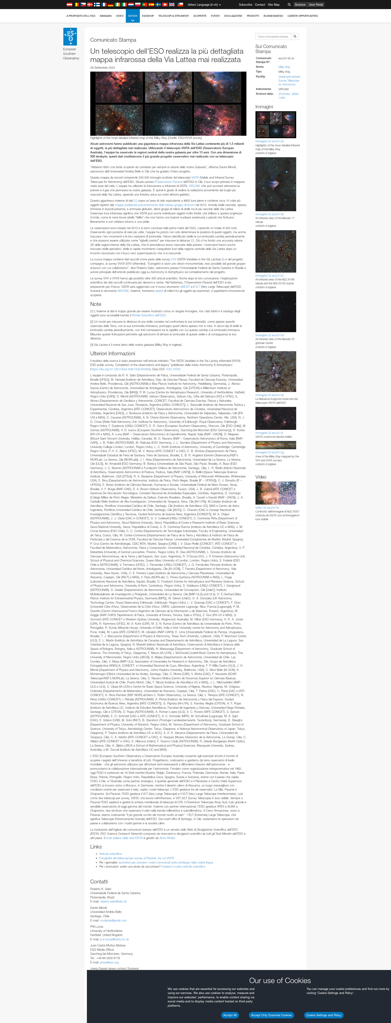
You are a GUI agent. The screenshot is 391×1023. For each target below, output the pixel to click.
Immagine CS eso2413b (269, 214)
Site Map (274, 4)
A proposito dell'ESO (81, 15)
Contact (260, 4)
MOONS (123, 291)
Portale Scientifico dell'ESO (149, 315)
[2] (192, 240)
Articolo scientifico (110, 854)
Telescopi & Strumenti (173, 15)
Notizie (133, 15)
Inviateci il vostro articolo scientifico (183, 866)
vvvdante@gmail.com (113, 920)
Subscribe (245, 4)
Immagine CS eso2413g (269, 452)
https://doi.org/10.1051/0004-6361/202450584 (120, 369)
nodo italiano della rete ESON (124, 838)
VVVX (176, 369)
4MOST (185, 286)
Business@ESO (273, 15)
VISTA (195, 177)
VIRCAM (194, 186)
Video (120, 15)
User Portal (316, 4)
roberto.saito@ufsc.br (113, 901)
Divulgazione (233, 15)
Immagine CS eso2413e (269, 395)
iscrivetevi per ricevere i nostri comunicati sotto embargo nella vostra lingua (166, 862)
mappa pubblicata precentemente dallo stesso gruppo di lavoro (155, 205)
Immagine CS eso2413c (269, 275)
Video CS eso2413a (267, 507)
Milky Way (284, 67)
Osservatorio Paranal (169, 182)
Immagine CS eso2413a (269, 141)
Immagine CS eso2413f (269, 433)
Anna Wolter (167, 838)
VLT (197, 286)
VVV (173, 259)
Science (300, 4)
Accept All (230, 1015)
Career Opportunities (303, 15)
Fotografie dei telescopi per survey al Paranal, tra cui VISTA (136, 858)
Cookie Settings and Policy (323, 1015)
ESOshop (148, 15)
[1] (135, 200)
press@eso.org (109, 962)
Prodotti (253, 15)
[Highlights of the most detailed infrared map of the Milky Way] (168, 103)
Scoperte (200, 15)
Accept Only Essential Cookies (271, 1015)
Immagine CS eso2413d (269, 335)
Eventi (215, 15)
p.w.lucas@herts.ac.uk (114, 939)
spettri (159, 291)
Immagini (106, 15)
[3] (223, 259)
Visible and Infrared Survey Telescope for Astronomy (289, 80)
